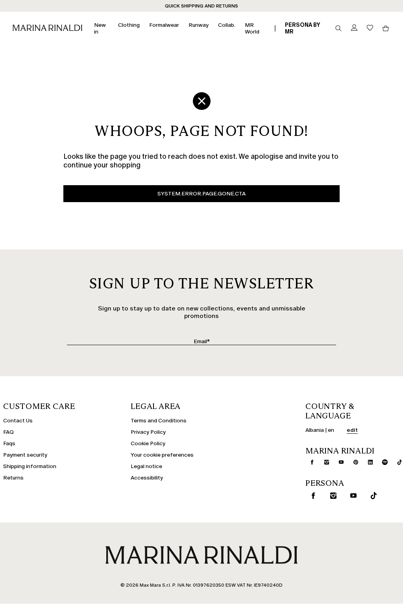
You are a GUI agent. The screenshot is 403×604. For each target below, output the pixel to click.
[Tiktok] (396, 462)
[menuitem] (101, 28)
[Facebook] (308, 462)
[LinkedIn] (367, 462)
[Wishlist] (370, 28)
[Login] (354, 28)
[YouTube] (338, 462)
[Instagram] (323, 462)
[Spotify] (381, 462)
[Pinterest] (352, 462)
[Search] (338, 28)
